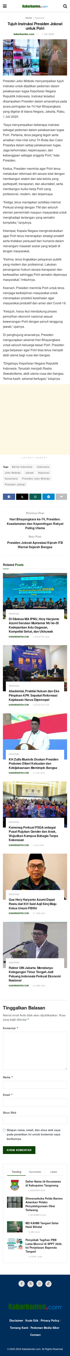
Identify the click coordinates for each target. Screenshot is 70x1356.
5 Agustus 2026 (40, 704)
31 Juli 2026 (38, 772)
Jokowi (29, 472)
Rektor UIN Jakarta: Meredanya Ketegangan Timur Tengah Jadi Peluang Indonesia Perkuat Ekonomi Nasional (34, 974)
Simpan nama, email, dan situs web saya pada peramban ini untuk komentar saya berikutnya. (33, 1134)
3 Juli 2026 (38, 845)
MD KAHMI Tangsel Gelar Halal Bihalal (42, 1225)
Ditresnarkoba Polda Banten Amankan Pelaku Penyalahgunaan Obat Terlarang (44, 1204)
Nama (8, 1077)
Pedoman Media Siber (45, 1328)
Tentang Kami (19, 1328)
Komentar (10, 1028)
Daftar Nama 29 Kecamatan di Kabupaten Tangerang (43, 1183)
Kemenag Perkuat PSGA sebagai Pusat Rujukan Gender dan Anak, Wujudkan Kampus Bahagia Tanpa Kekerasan (33, 833)
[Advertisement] (35, 419)
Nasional (40, 17)
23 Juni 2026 (38, 985)
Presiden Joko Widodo (36, 478)
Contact (35, 1335)
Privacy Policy (50, 1320)
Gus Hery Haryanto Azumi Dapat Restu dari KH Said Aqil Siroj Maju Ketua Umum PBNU (33, 903)
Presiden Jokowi (15, 484)
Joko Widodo (13, 472)
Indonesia (43, 466)
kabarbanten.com (24, 34)
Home (28, 17)
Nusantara (11, 478)
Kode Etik (31, 1320)
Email (8, 1095)
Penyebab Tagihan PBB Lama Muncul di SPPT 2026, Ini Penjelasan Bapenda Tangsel (43, 1245)
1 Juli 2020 (48, 34)
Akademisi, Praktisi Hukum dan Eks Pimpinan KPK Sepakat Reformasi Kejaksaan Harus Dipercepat (34, 695)
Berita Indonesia (22, 466)
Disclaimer (16, 1320)
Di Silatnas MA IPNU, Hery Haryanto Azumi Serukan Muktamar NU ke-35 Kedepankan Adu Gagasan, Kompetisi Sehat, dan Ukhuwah (34, 625)
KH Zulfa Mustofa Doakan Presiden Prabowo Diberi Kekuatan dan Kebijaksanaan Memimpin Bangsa (34, 763)
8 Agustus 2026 (40, 636)
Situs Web (9, 1112)
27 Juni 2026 (38, 913)
